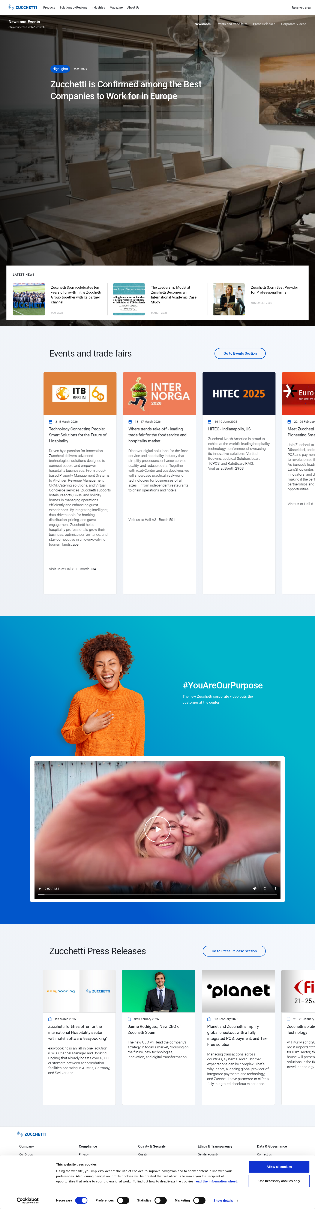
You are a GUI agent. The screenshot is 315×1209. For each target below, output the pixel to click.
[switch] (123, 1200)
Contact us (264, 1154)
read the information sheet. (216, 1181)
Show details (223, 1200)
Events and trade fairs (231, 24)
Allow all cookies (279, 1167)
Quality (142, 1154)
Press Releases (264, 24)
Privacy (84, 1154)
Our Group (26, 1154)
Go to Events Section (240, 353)
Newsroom (203, 24)
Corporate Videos (293, 24)
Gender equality (208, 1154)
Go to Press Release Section (234, 951)
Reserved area (301, 7)
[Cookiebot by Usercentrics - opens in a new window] (27, 1200)
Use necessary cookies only (279, 1181)
